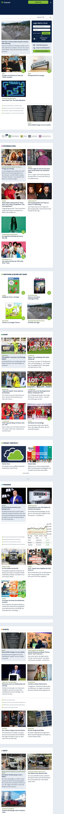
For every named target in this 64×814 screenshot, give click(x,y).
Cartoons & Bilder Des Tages (15, 274)
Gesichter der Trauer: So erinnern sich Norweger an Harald (13, 108)
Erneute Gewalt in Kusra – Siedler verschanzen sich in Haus (13, 113)
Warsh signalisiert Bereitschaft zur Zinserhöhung (11, 539)
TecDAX (30, 545)
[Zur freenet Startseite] (5, 1)
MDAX (30, 542)
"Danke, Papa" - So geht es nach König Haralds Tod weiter (13, 110)
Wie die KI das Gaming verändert (9, 699)
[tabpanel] (15, 36)
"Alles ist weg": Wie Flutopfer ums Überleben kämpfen (12, 105)
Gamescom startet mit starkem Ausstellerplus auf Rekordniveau (14, 702)
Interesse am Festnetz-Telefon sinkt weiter (10, 707)
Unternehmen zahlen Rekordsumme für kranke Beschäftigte (14, 536)
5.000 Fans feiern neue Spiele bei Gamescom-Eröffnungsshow (14, 704)
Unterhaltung (9, 146)
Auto (5, 751)
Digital (6, 629)
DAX (29, 540)
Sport (5, 334)
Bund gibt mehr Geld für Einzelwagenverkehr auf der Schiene (14, 544)
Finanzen (7, 485)
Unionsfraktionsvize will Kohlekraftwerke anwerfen (12, 541)
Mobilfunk (38, 2)
